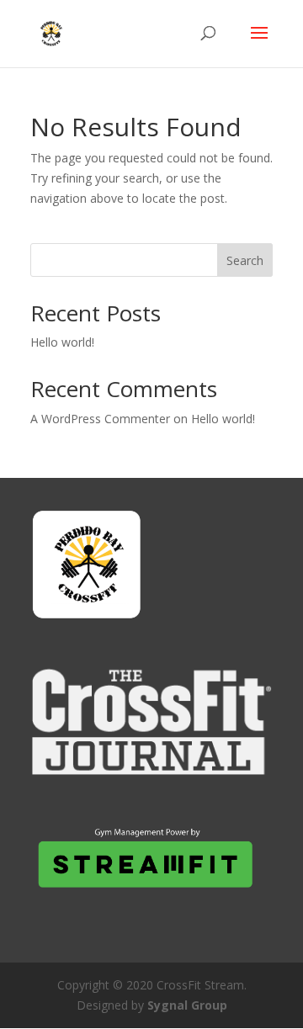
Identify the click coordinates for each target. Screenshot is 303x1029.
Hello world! (62, 342)
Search (244, 260)
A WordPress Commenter (100, 419)
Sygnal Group (187, 1005)
